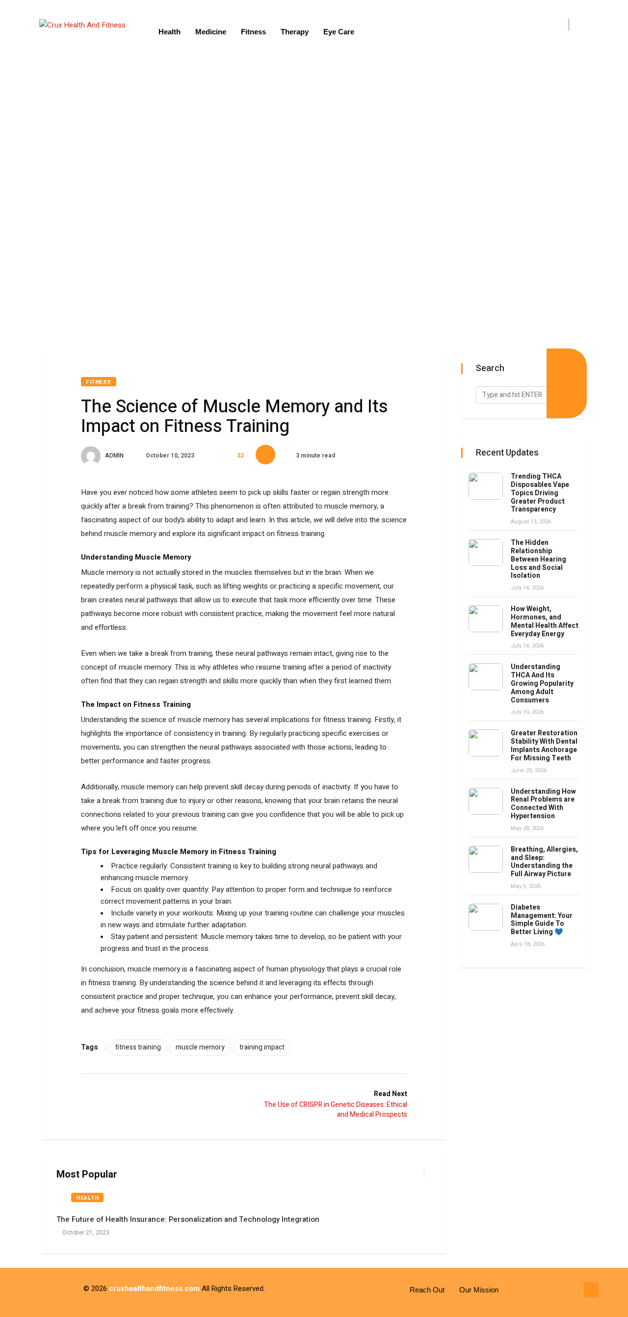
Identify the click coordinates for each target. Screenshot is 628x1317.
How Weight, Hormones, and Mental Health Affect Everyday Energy (544, 621)
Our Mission (478, 1290)
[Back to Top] (591, 1290)
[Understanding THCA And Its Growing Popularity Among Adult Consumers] (486, 676)
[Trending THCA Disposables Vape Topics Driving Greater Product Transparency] (486, 486)
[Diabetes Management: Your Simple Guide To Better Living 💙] (486, 917)
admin (114, 455)
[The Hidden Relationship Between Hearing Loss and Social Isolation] (486, 552)
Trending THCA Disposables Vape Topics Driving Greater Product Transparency (540, 492)
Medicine (210, 31)
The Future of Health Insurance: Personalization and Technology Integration (187, 1219)
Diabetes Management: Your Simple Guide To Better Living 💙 (542, 919)
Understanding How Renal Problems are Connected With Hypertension (543, 803)
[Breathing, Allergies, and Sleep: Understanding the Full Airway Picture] (486, 859)
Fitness (253, 31)
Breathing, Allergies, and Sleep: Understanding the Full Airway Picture (544, 861)
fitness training (138, 1047)
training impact (262, 1047)
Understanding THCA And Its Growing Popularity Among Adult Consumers (542, 683)
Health (169, 31)
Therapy (295, 31)
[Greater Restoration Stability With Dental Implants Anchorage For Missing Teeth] (486, 742)
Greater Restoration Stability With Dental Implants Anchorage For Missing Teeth (544, 745)
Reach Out (427, 1290)
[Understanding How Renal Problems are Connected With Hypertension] (486, 801)
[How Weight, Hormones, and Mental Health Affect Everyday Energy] (486, 618)
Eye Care (338, 31)
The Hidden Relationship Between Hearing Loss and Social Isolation (538, 559)
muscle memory (200, 1047)
